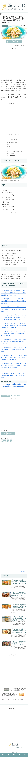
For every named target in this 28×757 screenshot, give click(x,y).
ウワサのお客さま (6, 395)
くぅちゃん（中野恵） (16, 395)
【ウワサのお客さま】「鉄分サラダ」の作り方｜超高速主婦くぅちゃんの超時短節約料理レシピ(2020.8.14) (13, 309)
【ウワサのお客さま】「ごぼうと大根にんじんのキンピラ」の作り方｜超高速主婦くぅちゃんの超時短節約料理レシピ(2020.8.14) (13, 365)
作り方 (8, 146)
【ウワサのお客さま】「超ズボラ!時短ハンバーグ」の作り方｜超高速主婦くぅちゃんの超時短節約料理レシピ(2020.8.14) (14, 357)
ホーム (7, 747)
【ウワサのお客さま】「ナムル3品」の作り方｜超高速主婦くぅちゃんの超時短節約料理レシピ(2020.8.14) (13, 301)
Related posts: (11, 155)
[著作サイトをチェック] (2, 441)
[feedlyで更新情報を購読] (8, 441)
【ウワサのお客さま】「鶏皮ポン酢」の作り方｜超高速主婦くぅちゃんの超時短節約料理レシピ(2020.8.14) (13, 349)
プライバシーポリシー (20, 750)
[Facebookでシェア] (10, 41)
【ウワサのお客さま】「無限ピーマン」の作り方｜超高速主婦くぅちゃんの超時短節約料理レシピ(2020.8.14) (13, 333)
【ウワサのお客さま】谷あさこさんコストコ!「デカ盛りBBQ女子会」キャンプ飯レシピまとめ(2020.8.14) (13, 375)
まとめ (8, 149)
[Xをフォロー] (5, 441)
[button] (20, 41)
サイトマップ (7, 750)
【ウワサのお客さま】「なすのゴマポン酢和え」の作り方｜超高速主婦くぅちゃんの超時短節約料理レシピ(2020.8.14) (13, 293)
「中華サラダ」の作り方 (12, 142)
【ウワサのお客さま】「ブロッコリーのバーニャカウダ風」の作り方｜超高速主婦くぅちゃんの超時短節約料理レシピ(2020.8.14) (13, 317)
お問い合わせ (14, 752)
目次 (12, 139)
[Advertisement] (14, 63)
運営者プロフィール (20, 747)
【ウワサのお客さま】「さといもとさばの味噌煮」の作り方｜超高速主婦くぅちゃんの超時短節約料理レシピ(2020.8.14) (13, 325)
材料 (8, 144)
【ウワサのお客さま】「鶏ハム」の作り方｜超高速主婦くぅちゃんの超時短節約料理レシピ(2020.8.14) (13, 341)
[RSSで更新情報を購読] (11, 441)
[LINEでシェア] (17, 41)
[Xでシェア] (7, 41)
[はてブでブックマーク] (14, 41)
